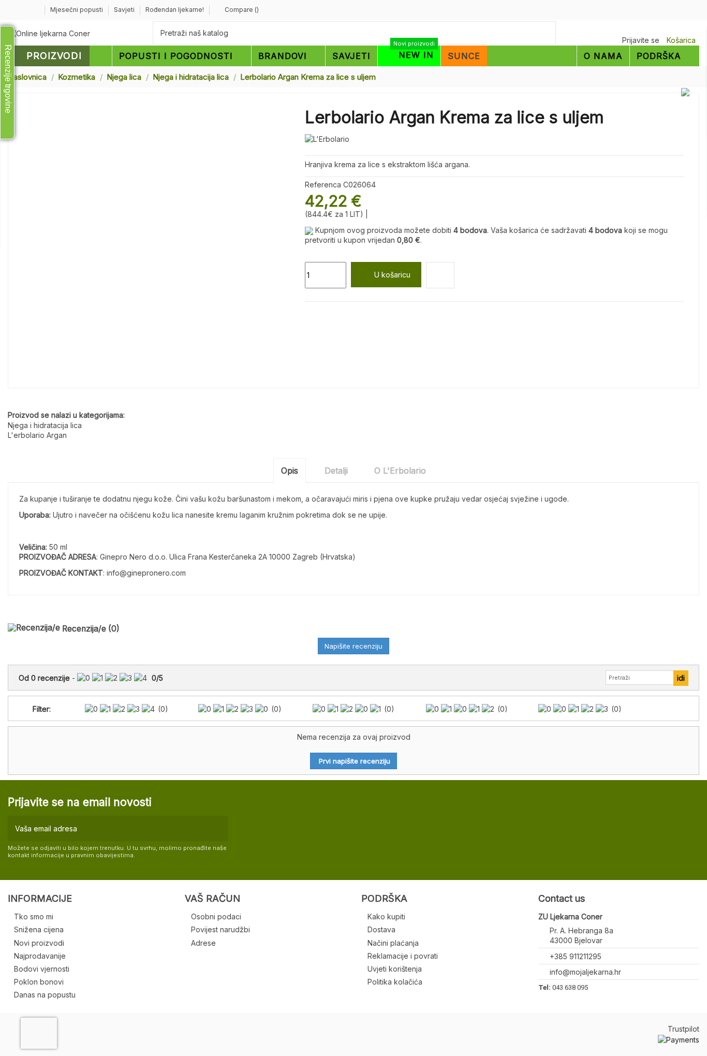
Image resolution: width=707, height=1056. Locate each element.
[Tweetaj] (322, 314)
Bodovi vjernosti (41, 968)
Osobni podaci (216, 916)
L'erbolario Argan (37, 435)
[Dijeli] (310, 314)
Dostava (381, 929)
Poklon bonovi (39, 981)
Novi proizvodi (39, 942)
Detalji (336, 470)
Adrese (203, 942)
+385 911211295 (575, 956)
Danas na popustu (45, 994)
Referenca (323, 184)
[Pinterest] (334, 314)
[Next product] (695, 76)
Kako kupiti (386, 916)
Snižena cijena (39, 929)
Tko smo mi (33, 916)
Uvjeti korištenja (394, 968)
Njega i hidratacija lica (45, 425)
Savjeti (125, 9)
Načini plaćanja (393, 942)
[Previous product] (685, 76)
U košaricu (392, 274)
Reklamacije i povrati (402, 955)
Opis (289, 470)
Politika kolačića (394, 981)
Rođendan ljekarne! (174, 9)
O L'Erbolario (400, 470)
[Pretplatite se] (218, 828)
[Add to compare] (440, 275)
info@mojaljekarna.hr (585, 971)
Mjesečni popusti (77, 9)
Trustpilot (683, 1028)
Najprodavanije (40, 955)
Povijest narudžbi (220, 929)
